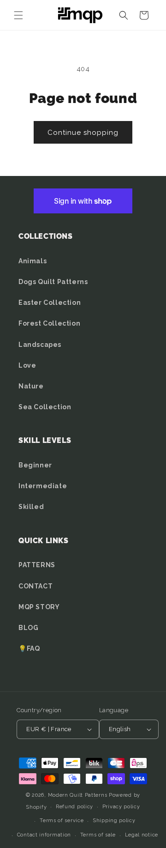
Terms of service (61, 821)
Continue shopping (83, 132)
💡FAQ (29, 648)
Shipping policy (114, 821)
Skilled (31, 506)
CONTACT (35, 586)
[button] (18, 15)
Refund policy (74, 807)
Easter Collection (49, 302)
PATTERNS (36, 565)
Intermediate (42, 486)
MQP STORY (38, 607)
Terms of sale (98, 835)
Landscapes (39, 344)
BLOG (28, 627)
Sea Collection (44, 407)
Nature (31, 386)
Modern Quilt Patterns (77, 795)
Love (27, 365)
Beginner (35, 465)
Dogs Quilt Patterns (53, 281)
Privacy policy (121, 807)
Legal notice (141, 835)
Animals (32, 261)
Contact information (44, 835)
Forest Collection (49, 323)
